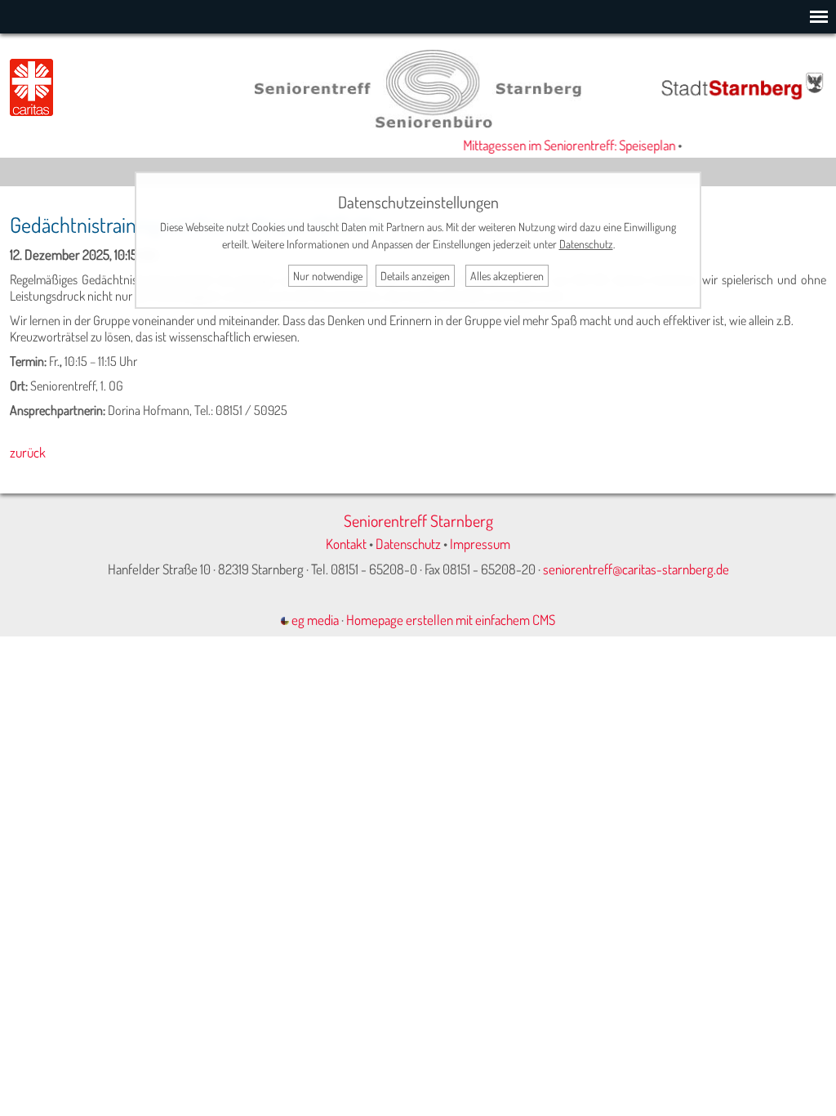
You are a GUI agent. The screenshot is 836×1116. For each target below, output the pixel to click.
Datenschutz (408, 543)
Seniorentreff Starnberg (418, 520)
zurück (28, 452)
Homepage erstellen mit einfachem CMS (450, 619)
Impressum (480, 543)
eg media (314, 619)
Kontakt (346, 543)
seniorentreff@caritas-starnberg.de (636, 569)
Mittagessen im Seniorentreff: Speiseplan (562, 145)
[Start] (418, 123)
